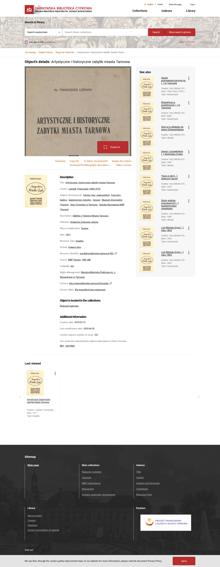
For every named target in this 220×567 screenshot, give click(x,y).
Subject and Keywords (148, 483)
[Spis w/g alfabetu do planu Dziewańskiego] (149, 136)
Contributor (142, 489)
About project (35, 515)
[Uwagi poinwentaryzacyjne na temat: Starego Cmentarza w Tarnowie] (149, 87)
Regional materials (65, 52)
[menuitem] (74, 161)
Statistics (32, 525)
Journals (86, 477)
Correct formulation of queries (43, 530)
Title (138, 472)
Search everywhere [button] (37, 32)
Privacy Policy (155, 561)
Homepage (30, 52)
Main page (33, 465)
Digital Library (46, 52)
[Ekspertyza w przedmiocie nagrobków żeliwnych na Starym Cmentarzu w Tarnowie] (149, 112)
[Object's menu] (189, 78)
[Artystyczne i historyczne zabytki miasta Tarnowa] (39, 383)
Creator (140, 477)
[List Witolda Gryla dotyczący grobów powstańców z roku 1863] (149, 237)
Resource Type (144, 494)
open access (49, 42)
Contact (32, 520)
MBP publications (91, 483)
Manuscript (88, 489)
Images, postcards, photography (99, 494)
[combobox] (105, 32)
